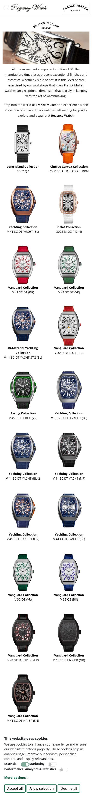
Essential (10, 764)
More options (15, 777)
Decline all (69, 788)
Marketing (37, 764)
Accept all (15, 788)
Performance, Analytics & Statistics (30, 769)
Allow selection (42, 788)
